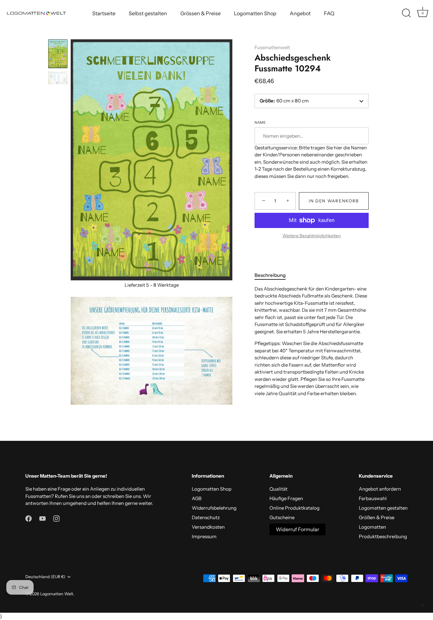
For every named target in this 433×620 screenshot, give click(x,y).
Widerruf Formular (297, 529)
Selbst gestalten (148, 13)
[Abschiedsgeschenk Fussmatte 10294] (58, 54)
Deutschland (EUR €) (45, 576)
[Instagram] (56, 518)
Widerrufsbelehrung (214, 508)
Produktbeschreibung (383, 536)
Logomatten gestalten (383, 508)
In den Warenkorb (334, 200)
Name (260, 123)
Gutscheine (281, 517)
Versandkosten (208, 527)
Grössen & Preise (200, 13)
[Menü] (423, 606)
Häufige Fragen (286, 498)
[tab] (273, 275)
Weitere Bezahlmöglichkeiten (311, 235)
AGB (197, 498)
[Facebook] (28, 518)
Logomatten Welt (56, 593)
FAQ (329, 13)
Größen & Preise (376, 517)
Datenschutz (206, 517)
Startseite (103, 13)
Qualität (278, 489)
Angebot (300, 13)
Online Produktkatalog (294, 508)
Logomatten (372, 527)
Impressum (204, 536)
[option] (58, 55)
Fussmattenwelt (272, 47)
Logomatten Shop (255, 13)
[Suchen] (406, 13)
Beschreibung (270, 275)
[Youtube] (42, 518)
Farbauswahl (373, 498)
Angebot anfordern (380, 489)
